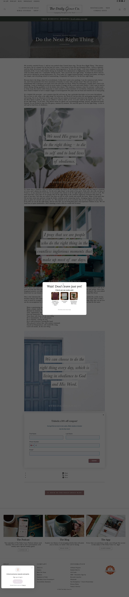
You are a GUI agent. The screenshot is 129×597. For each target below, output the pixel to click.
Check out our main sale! (64, 290)
